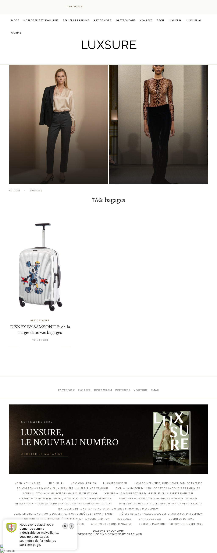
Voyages (146, 20)
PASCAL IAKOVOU (31, 176)
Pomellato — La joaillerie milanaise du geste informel (158, 498)
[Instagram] (105, 58)
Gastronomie (125, 20)
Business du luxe (181, 519)
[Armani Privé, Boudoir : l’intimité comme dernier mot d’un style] (158, 124)
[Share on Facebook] (27, 346)
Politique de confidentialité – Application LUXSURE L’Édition (66, 519)
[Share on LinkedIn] (40, 346)
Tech (160, 20)
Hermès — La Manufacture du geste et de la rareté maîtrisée (149, 493)
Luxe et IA (175, 20)
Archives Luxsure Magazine (111, 524)
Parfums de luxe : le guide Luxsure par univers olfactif (160, 503)
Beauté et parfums (76, 20)
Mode (15, 20)
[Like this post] (22, 346)
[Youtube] (117, 58)
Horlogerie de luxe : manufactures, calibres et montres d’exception (108, 508)
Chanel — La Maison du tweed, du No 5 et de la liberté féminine (65, 498)
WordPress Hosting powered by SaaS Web (108, 534)
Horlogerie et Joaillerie (41, 20)
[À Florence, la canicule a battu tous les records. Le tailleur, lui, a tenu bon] (58, 124)
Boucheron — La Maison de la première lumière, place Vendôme (62, 488)
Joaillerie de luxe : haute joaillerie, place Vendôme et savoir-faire (63, 513)
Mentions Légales (83, 483)
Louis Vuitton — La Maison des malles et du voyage (60, 493)
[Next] (95, 6)
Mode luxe (124, 519)
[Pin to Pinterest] (36, 346)
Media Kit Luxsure (27, 483)
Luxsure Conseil (115, 483)
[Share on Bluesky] (53, 346)
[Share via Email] (58, 346)
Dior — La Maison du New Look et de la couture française (158, 488)
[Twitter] (100, 58)
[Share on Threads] (49, 346)
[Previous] (90, 6)
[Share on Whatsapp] (45, 346)
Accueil (14, 190)
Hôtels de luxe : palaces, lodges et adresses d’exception (161, 513)
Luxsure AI (193, 20)
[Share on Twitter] (32, 346)
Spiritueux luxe (150, 519)
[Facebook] (94, 58)
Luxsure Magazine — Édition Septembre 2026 (171, 524)
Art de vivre (102, 20)
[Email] (123, 58)
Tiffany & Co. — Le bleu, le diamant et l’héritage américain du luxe (63, 503)
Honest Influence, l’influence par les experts (168, 483)
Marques (77, 524)
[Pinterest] (111, 58)
